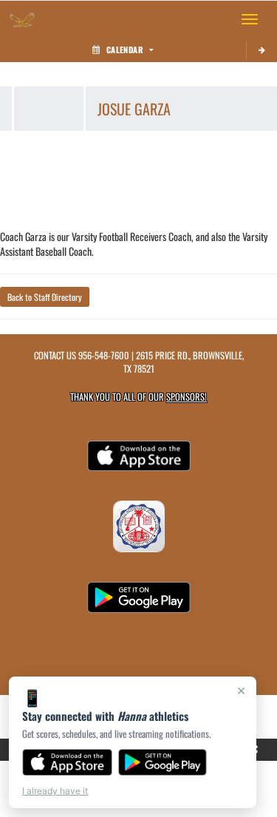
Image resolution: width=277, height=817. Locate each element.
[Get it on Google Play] (163, 762)
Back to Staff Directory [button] (44, 297)
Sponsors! (186, 397)
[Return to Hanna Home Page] (22, 19)
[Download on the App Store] (67, 762)
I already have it (55, 790)
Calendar (124, 49)
